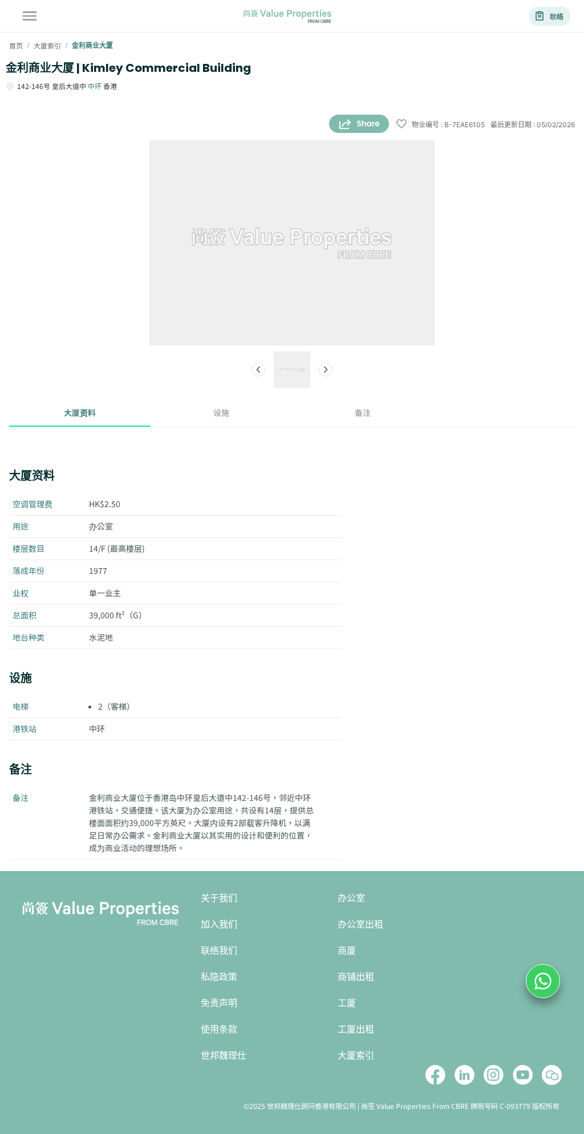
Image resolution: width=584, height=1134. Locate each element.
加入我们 (219, 924)
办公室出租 (360, 924)
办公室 (351, 898)
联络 (556, 16)
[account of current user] (30, 16)
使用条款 (219, 1029)
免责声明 (219, 1003)
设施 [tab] (221, 412)
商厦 (347, 950)
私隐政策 (219, 976)
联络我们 (219, 950)
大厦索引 (356, 1055)
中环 (95, 86)
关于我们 (219, 898)
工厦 (347, 1003)
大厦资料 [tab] (80, 412)
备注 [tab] (363, 412)
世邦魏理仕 (223, 1055)
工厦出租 (356, 1029)
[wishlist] (401, 124)
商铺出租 (356, 976)
